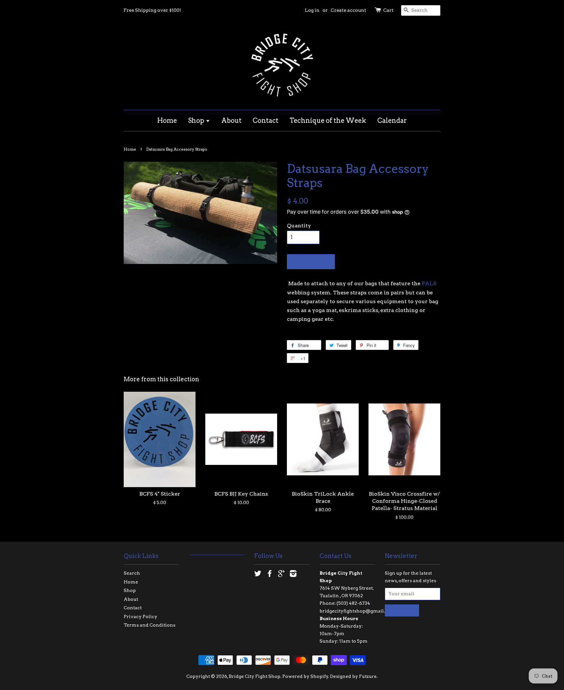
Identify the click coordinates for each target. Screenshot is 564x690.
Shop (197, 120)
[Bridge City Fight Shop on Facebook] (269, 574)
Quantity (299, 225)
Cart (388, 10)
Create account (348, 10)
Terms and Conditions (149, 625)
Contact (265, 120)
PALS (429, 283)
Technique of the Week (328, 120)
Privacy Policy (140, 616)
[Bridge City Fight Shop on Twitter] (257, 574)
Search (132, 573)
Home (167, 120)
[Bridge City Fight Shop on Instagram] (293, 574)
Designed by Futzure (353, 676)
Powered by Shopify (305, 676)
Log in (312, 10)
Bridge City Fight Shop (254, 676)
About (231, 120)
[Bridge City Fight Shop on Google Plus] (281, 574)
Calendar (392, 120)
